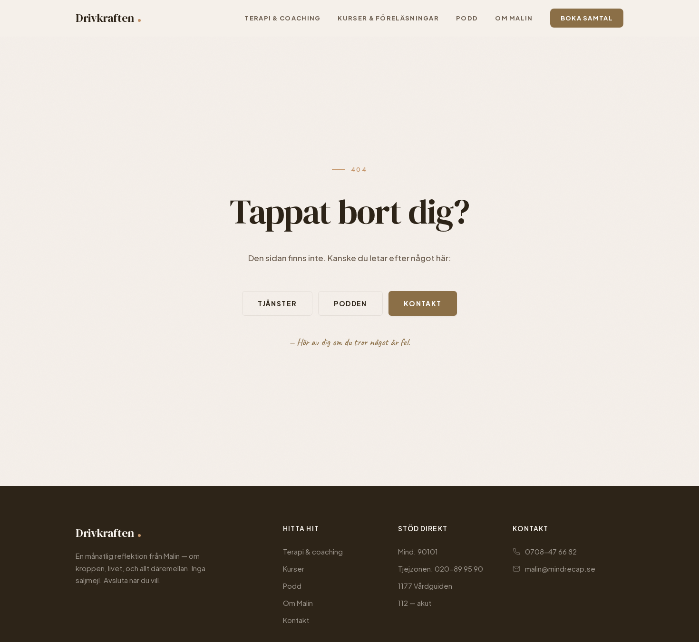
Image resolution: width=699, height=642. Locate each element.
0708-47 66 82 (551, 551)
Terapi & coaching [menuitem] (282, 18)
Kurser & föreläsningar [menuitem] (388, 18)
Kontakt (423, 303)
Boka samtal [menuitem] (587, 18)
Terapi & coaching (313, 551)
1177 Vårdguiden (425, 585)
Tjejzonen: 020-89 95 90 (440, 568)
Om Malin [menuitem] (514, 18)
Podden (350, 303)
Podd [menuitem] (467, 18)
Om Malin (298, 602)
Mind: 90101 (418, 551)
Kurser (293, 568)
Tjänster (277, 303)
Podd (292, 585)
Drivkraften (105, 18)
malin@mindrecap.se (560, 568)
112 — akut (414, 602)
